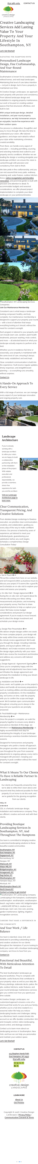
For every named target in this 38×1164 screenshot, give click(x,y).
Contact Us (29, 3)
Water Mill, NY (6, 867)
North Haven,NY (7, 889)
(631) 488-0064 (14, 3)
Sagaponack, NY (7, 855)
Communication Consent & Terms (19, 1117)
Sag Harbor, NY (6, 875)
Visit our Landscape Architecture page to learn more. (10, 498)
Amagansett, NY (7, 872)
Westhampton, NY (7, 878)
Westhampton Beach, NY (10, 886)
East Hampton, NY (7, 852)
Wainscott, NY (6, 864)
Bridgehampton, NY (8, 869)
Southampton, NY (7, 850)
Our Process (19, 1102)
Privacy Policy (25, 1115)
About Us (19, 1100)
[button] (19, 575)
